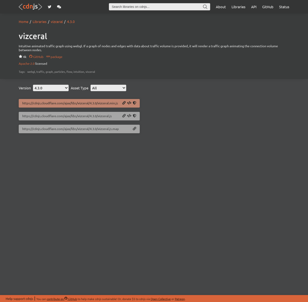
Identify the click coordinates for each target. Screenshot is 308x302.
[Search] (205, 7)
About (221, 6)
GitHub (267, 6)
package (56, 57)
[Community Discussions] (59, 7)
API (253, 6)
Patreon (180, 299)
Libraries (238, 6)
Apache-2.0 (27, 63)
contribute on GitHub (62, 299)
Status (284, 6)
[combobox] (51, 88)
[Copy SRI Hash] (134, 103)
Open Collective (161, 299)
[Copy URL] (124, 103)
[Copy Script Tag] (129, 103)
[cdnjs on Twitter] (49, 7)
